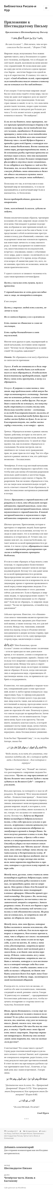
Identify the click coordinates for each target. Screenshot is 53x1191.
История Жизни (31, 1131)
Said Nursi (15, 1133)
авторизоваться (11, 1153)
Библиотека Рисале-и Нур (20, 8)
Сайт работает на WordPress (15, 1188)
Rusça (9, 1133)
